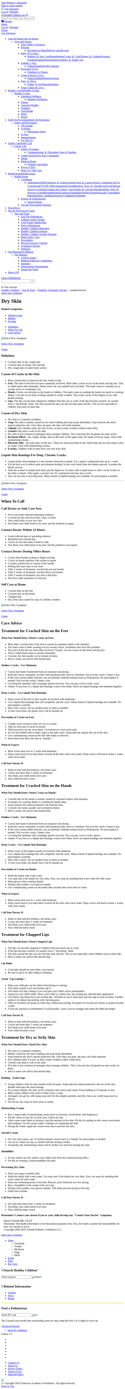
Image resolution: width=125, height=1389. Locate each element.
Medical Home (28, 161)
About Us (13, 1365)
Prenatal (25, 47)
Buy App (12, 1264)
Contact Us (13, 1362)
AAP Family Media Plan (33, 222)
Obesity (85, 192)
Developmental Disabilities (65, 186)
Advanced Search (10, 1326)
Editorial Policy (16, 1374)
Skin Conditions (45, 195)
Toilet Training (51, 66)
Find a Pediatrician (30, 225)
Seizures (93, 192)
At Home (25, 128)
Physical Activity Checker (34, 243)
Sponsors (25, 263)
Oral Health (27, 111)
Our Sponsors (12, 8)
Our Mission (20, 254)
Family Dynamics (30, 149)
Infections (55, 192)
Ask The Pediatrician (31, 216)
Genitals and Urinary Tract (60, 189)
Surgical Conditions (64, 195)
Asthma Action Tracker (33, 219)
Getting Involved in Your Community (40, 155)
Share (11, 1240)
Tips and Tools (21, 213)
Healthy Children (10, 290)
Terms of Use (15, 1371)
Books (11, 1298)
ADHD (43, 182)
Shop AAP (13, 272)
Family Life (20, 146)
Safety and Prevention (25, 122)
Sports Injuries (34, 202)
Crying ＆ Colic (72, 56)
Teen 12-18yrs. (28, 81)
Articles (12, 1292)
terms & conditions (17, 1330)
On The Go (27, 140)
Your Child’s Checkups (33, 44)
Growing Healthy (30, 105)
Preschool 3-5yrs (29, 69)
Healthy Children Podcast (34, 231)
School (55, 78)
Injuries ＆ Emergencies (33, 198)
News (11, 1295)
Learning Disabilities (70, 192)
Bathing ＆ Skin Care (38, 56)
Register (14, 11)
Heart (47, 192)
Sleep (56, 59)
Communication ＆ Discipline (42, 152)
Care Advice (14, 332)
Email (11, 1258)
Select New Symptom (12, 343)
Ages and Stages (22, 41)
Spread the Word (29, 269)
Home (4, 30)
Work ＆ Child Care (31, 170)
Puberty (48, 78)
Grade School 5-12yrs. (32, 75)
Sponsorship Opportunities (34, 266)
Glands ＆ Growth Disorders (88, 189)
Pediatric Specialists (37, 164)
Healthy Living (22, 93)
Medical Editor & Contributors (36, 260)
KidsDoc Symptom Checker (52, 290)
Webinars (25, 249)
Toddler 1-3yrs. (29, 63)
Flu (113, 186)
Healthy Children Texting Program (38, 234)
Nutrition (40, 59)
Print (10, 1261)
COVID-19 (46, 186)
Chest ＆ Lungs (83, 182)
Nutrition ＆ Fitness (37, 72)
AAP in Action (28, 257)
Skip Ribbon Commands (14, 2)
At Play (25, 134)
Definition (13, 326)
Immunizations (28, 137)
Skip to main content (11, 5)
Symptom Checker (30, 246)
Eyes (102, 186)
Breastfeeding (57, 56)
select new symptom (11, 293)
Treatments (80, 195)
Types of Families (67, 152)
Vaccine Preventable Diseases (36, 205)
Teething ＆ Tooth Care (71, 59)
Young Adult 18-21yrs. (32, 87)
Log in (4, 11)
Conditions (26, 179)
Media (24, 158)
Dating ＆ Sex (34, 84)
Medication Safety (36, 131)
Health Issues (21, 176)
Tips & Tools (28, 290)
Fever (108, 186)
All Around (27, 125)
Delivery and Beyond (58, 50)
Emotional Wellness (31, 96)
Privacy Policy (15, 1368)
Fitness (31, 66)
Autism (71, 182)
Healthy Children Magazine (35, 228)
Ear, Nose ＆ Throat (89, 186)
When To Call (15, 329)
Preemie (49, 59)
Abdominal (33, 182)
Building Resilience (37, 99)
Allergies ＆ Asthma (57, 182)
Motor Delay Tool (30, 237)
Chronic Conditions (101, 182)
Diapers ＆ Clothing (90, 56)
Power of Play (28, 167)
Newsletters (27, 240)
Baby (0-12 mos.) (30, 53)
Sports (24, 117)
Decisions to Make (37, 50)
